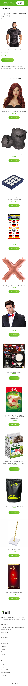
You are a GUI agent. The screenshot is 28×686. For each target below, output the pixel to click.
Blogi (2, 664)
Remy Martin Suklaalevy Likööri (14, 592)
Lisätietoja (7, 60)
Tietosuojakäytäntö (6, 672)
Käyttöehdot (4, 669)
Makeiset (3, 649)
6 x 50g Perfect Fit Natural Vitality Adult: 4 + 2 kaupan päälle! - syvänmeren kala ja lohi (14, 462)
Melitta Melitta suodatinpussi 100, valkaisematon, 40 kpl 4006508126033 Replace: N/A (14, 417)
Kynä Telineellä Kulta (14, 549)
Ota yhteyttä (4, 667)
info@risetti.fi (4, 632)
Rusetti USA (14, 329)
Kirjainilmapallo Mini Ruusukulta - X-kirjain (14, 286)
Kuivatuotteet (11, 50)
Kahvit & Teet (18, 50)
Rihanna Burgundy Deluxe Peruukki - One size (14, 111)
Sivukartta (3, 675)
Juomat (3, 641)
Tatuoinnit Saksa (14, 243)
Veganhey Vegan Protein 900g (14, 506)
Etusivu (3, 18)
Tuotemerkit (4, 652)
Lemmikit (3, 646)
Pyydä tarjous (20, 3)
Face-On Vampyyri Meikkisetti (14, 372)
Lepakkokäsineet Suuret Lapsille (14, 155)
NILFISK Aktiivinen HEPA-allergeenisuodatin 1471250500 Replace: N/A (14, 198)
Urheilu (3, 654)
